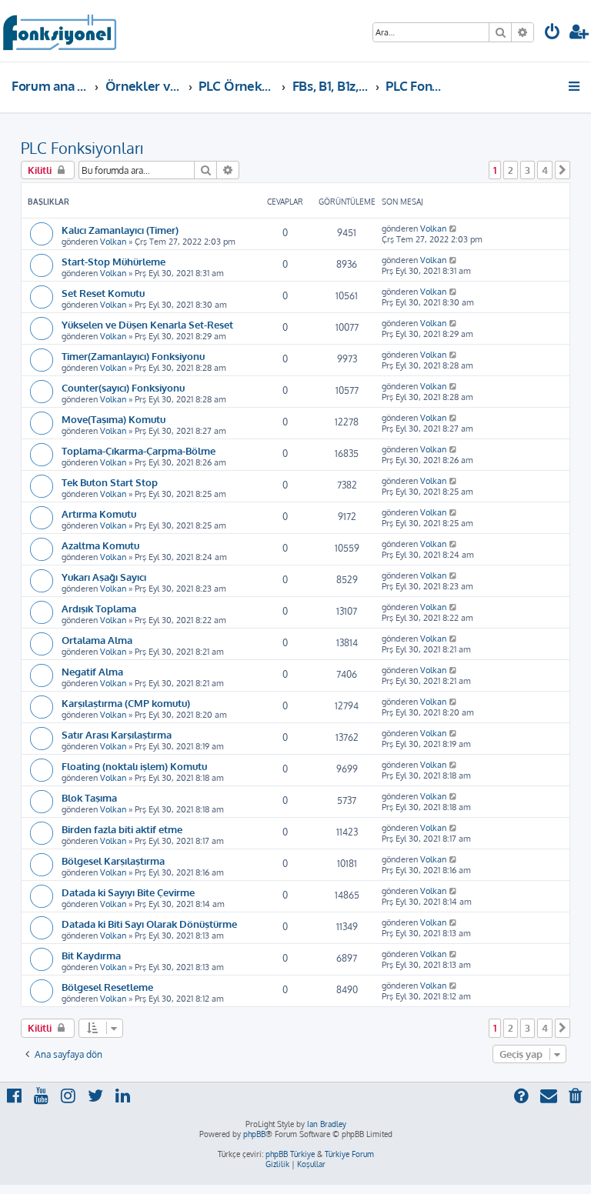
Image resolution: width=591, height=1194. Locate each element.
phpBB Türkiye (290, 1154)
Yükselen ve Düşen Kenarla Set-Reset (147, 324)
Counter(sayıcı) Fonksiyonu (123, 387)
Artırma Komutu (99, 513)
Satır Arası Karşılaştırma (117, 734)
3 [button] (527, 170)
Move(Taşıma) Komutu (113, 418)
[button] (562, 170)
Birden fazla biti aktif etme (122, 828)
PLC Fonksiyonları (82, 148)
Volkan (113, 241)
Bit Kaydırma (91, 955)
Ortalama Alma (97, 639)
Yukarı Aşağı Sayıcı (104, 576)
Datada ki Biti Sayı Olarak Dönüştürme (149, 923)
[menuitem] (552, 33)
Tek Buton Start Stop (110, 482)
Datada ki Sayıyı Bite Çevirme (128, 892)
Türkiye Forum (349, 1154)
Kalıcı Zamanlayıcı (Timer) (120, 229)
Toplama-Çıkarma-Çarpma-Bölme (138, 450)
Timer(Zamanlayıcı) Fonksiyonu (133, 355)
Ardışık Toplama (99, 608)
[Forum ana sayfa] (59, 31)
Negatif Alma (92, 671)
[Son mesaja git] (454, 228)
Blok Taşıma (89, 797)
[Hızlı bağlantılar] (575, 86)
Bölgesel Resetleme (107, 986)
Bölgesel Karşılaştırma (113, 860)
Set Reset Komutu (103, 292)
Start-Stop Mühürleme (113, 261)
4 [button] (545, 170)
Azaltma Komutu (100, 545)
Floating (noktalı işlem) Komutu (134, 765)
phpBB (254, 1134)
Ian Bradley (326, 1124)
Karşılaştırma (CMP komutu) (126, 702)
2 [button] (510, 170)
